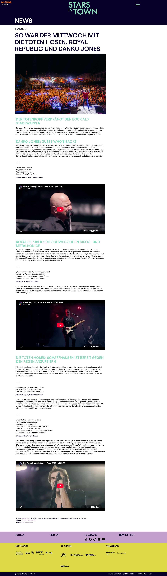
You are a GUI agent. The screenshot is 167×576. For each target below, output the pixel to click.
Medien (54, 535)
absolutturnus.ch (28, 520)
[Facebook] (90, 539)
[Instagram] (85, 539)
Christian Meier (26, 523)
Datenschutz (114, 574)
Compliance (128, 574)
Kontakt (20, 535)
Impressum (141, 574)
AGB (150, 574)
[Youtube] (103, 539)
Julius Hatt (26, 518)
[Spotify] (99, 539)
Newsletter (126, 535)
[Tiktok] (94, 539)
